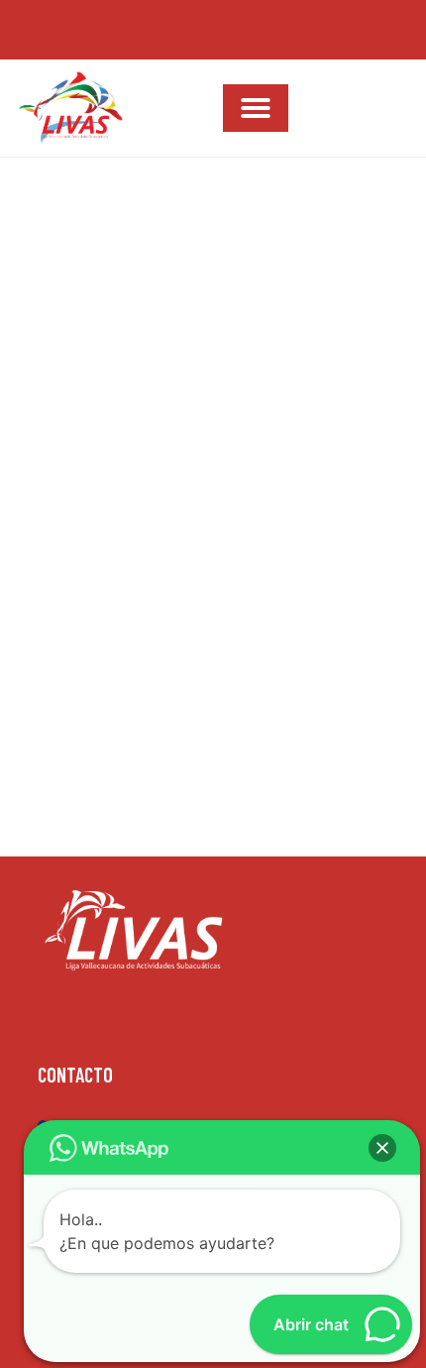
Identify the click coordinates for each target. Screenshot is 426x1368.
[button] (255, 108)
